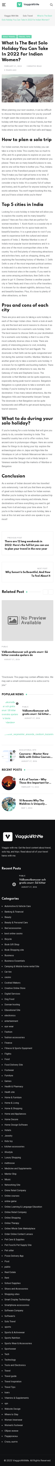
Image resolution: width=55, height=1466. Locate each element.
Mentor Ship (10, 1174)
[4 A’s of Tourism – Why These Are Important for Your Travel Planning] (9, 783)
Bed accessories (13, 928)
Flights (8, 1053)
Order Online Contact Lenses (19, 1234)
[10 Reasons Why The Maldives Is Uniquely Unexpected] (9, 804)
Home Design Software (16, 1124)
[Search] (51, 4)
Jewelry (8, 1135)
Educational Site (27, 750)
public (5, 647)
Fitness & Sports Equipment (18, 1048)
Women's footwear (14, 1425)
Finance (8, 1042)
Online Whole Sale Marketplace (20, 1228)
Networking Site (12, 1185)
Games (8, 1081)
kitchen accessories (14, 1146)
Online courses (12, 1195)
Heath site (10, 1092)
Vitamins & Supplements (17, 1398)
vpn (6, 1403)
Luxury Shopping (13, 1157)
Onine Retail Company (15, 1190)
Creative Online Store (15, 988)
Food (7, 1059)
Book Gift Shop (12, 944)
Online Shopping (13, 1217)
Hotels (8, 1130)
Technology (10, 1359)
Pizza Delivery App (14, 1256)
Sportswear (10, 1348)
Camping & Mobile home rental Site (22, 966)
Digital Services (12, 993)
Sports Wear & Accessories (18, 1343)
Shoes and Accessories (16, 1288)
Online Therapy (12, 1223)
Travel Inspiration (13, 1381)
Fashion (8, 1032)
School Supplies (13, 1283)
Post (7, 1261)
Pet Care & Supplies (14, 1239)
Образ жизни (11, 1430)
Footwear (9, 1070)
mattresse (10, 1163)
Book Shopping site (14, 950)
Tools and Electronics (15, 1365)
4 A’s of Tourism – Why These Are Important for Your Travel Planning (34, 782)
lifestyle (9, 1152)
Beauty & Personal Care (16, 922)
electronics (10, 1015)
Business (9, 955)
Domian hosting (12, 1004)
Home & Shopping (13, 1108)
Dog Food (9, 999)
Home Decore (11, 1119)
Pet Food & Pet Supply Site (18, 1245)
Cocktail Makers (12, 982)
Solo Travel (10, 1321)
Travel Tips (10, 1387)
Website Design (12, 1409)
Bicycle (8, 939)
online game (10, 1201)
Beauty (8, 917)
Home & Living (12, 1103)
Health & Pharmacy (14, 1086)
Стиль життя (11, 1441)
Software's (10, 1316)
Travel (7, 1370)
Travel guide (10, 1376)
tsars (7, 1392)
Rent (7, 1277)
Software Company (14, 1310)
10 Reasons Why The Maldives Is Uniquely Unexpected (32, 803)
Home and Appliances (15, 1113)
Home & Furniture (13, 1097)
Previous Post (14, 538)
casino (8, 977)
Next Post (42, 569)
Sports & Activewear (15, 1332)
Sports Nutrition (12, 1337)
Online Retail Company (16, 1212)
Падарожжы (11, 1436)
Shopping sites (12, 1294)
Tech (7, 1354)
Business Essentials (15, 960)
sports (8, 1327)
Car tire (8, 971)
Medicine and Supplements (18, 1168)
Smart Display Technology (17, 1299)
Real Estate (10, 1272)
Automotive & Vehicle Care (18, 906)
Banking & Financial (14, 911)
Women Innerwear (13, 1419)
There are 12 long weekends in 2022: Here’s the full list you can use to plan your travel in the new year (27, 545)
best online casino (14, 933)
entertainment (11, 1021)
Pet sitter (9, 1250)
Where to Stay (11, 1414)
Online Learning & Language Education (23, 1206)
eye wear (9, 1026)
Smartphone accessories (17, 1305)
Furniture (9, 1075)
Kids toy (9, 1141)
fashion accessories (15, 1037)
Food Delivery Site (14, 1064)
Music (8, 1179)
